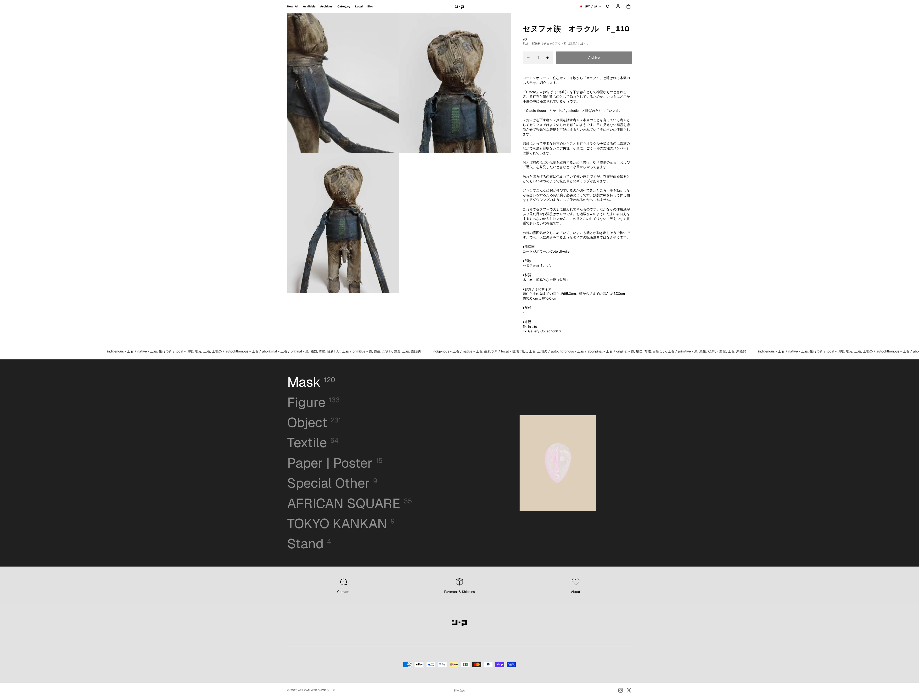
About (575, 592)
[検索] (608, 6)
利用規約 (459, 690)
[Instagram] (620, 690)
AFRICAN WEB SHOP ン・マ (316, 690)
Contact (343, 592)
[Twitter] (629, 690)
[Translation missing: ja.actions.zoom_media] (343, 83)
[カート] (628, 6)
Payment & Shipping (459, 592)
